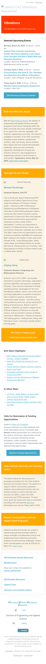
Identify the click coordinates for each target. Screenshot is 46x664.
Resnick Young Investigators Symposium (22, 86)
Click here (38, 2)
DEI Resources (10, 563)
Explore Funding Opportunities (23, 453)
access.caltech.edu (12, 570)
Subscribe (8, 651)
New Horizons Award (19, 121)
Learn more (17, 546)
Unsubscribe (28, 655)
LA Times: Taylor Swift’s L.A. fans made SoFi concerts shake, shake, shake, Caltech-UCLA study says (23, 396)
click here (30, 503)
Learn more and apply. (18, 161)
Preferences (17, 655)
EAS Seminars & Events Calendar (21, 95)
